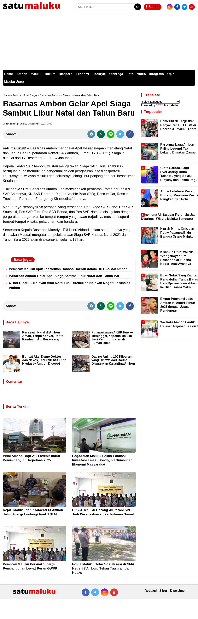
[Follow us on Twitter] (95, 592)
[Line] (110, 134)
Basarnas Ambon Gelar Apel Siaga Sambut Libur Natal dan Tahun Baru (65, 276)
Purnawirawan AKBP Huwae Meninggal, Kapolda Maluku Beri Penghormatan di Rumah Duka (112, 337)
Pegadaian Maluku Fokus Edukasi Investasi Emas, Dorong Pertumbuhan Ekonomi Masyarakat (102, 460)
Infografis (156, 74)
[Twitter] (120, 134)
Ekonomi (82, 74)
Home (8, 74)
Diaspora (65, 74)
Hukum (50, 74)
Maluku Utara (14, 81)
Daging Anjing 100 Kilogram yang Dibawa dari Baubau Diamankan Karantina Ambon (113, 360)
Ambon (21, 74)
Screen (153, 7)
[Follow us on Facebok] (86, 592)
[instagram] (170, 7)
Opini (171, 74)
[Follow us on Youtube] (114, 592)
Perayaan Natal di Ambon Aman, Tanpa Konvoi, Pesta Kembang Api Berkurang (42, 336)
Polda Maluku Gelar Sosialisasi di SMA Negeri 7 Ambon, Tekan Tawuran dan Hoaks (103, 568)
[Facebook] (130, 134)
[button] (191, 72)
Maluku (36, 74)
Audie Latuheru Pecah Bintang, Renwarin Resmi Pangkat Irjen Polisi (179, 195)
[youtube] (192, 7)
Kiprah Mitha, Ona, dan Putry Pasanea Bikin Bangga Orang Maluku (177, 232)
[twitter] (184, 7)
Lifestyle (99, 74)
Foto (130, 74)
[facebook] (177, 7)
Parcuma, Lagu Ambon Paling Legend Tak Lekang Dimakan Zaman (178, 148)
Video (141, 74)
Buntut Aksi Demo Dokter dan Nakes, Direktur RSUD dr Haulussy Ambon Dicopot (44, 360)
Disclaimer (178, 590)
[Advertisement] (99, 41)
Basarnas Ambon (50, 95)
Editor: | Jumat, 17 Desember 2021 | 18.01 (27, 124)
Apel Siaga (30, 95)
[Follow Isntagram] (104, 592)
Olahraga (116, 74)
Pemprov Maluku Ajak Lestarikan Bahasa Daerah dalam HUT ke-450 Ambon (68, 269)
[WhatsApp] (101, 134)
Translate (170, 105)
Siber (163, 590)
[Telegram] (91, 134)
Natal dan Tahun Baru (87, 95)
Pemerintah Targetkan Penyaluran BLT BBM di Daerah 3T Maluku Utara (178, 125)
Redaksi (151, 590)
